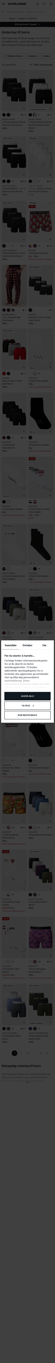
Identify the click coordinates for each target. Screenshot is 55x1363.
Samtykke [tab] (10, 645)
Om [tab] (44, 645)
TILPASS (26, 705)
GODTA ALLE (27, 696)
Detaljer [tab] (27, 645)
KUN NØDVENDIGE (27, 715)
